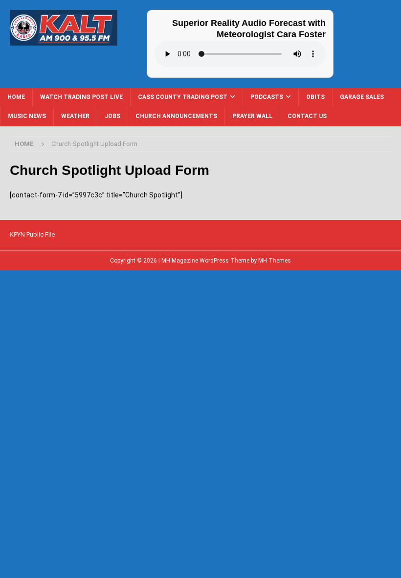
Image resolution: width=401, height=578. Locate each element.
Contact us (307, 116)
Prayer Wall (252, 116)
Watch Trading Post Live (81, 97)
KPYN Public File (32, 234)
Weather (75, 116)
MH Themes (274, 260)
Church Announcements (176, 116)
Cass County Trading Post (182, 97)
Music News (27, 116)
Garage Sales (362, 97)
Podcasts (266, 97)
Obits (315, 97)
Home (16, 97)
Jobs (112, 116)
